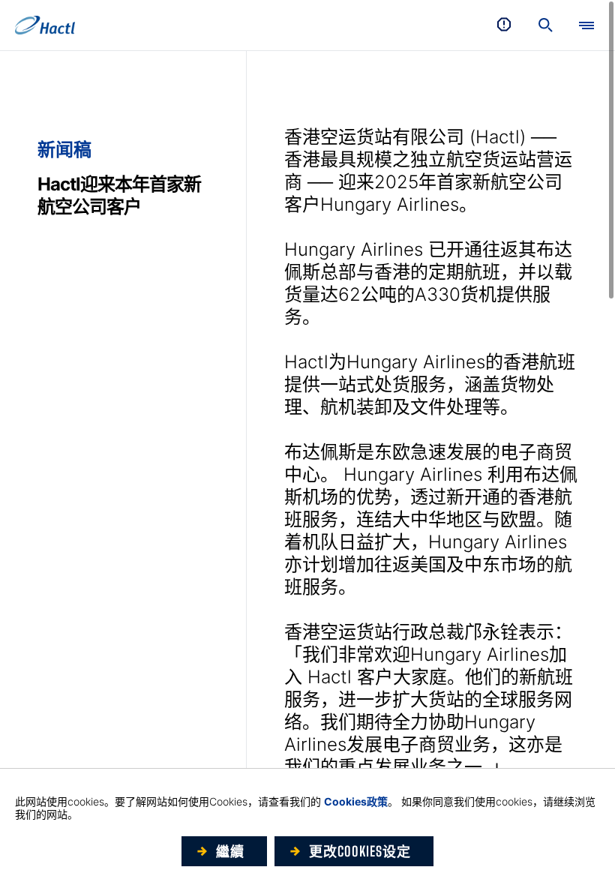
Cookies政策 (356, 801)
